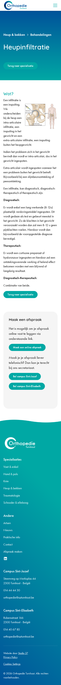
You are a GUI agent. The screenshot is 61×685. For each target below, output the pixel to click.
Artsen (7, 523)
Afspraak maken (12, 551)
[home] (15, 5)
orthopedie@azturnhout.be (18, 597)
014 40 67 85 (11, 629)
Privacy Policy (10, 657)
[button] (54, 5)
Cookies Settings (12, 664)
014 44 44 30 (11, 590)
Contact (8, 544)
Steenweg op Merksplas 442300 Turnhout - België (19, 581)
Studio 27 (23, 653)
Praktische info (11, 537)
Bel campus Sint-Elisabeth (27, 386)
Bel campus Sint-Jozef (25, 376)
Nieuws (7, 530)
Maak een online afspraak (27, 347)
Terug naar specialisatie (20, 65)
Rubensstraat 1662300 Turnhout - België (16, 620)
